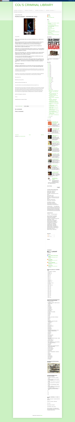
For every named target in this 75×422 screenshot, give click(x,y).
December (50, 77)
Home (30, 134)
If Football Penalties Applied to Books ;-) (53, 257)
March (50, 88)
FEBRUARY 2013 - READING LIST (53, 90)
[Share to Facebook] (27, 106)
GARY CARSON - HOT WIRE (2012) (54, 114)
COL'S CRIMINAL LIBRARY (34, 5)
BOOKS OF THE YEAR (51, 28)
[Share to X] (26, 106)
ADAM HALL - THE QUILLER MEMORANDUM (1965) (53, 100)
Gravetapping (50, 259)
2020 (49, 68)
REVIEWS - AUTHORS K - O (39, 10)
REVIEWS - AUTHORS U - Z (18, 12)
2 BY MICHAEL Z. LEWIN (55, 153)
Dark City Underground (51, 262)
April (49, 87)
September (50, 81)
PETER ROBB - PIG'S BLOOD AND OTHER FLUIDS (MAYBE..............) (55, 122)
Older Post (42, 134)
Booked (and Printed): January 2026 (52, 260)
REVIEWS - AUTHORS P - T (50, 10)
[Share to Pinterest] (28, 106)
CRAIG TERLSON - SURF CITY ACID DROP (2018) (55, 129)
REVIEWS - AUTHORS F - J (29, 10)
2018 (49, 70)
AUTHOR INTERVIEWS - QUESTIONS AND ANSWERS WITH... (53, 26)
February (50, 89)
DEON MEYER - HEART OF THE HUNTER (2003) (53, 96)
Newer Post (17, 134)
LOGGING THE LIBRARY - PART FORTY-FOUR (55, 172)
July (49, 83)
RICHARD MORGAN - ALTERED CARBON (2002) (53, 105)
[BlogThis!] (25, 106)
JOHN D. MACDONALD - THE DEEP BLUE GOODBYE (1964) (54, 111)
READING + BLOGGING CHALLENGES (53, 34)
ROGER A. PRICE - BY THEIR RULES (55, 136)
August (50, 82)
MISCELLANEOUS (50, 33)
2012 (49, 117)
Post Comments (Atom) (22, 136)
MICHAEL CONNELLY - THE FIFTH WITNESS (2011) (54, 113)
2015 (49, 74)
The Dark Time (50, 265)
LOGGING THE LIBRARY (51, 30)
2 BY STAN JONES (54, 147)
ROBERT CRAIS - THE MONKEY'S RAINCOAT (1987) (53, 109)
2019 (49, 69)
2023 (49, 64)
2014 (49, 75)
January (50, 116)
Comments (50, 236)
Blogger (41, 415)
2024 (49, 63)
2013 (49, 76)
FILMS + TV (49, 29)
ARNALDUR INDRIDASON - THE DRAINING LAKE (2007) (53, 94)
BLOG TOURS (50, 27)
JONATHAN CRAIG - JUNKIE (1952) (55, 165)
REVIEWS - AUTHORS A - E (18, 10)
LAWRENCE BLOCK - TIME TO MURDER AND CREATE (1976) (53, 101)
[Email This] (24, 106)
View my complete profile (50, 17)
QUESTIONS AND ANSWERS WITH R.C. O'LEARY (55, 179)
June (49, 84)
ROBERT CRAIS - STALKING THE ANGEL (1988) (53, 107)
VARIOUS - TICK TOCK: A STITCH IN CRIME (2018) (55, 142)
